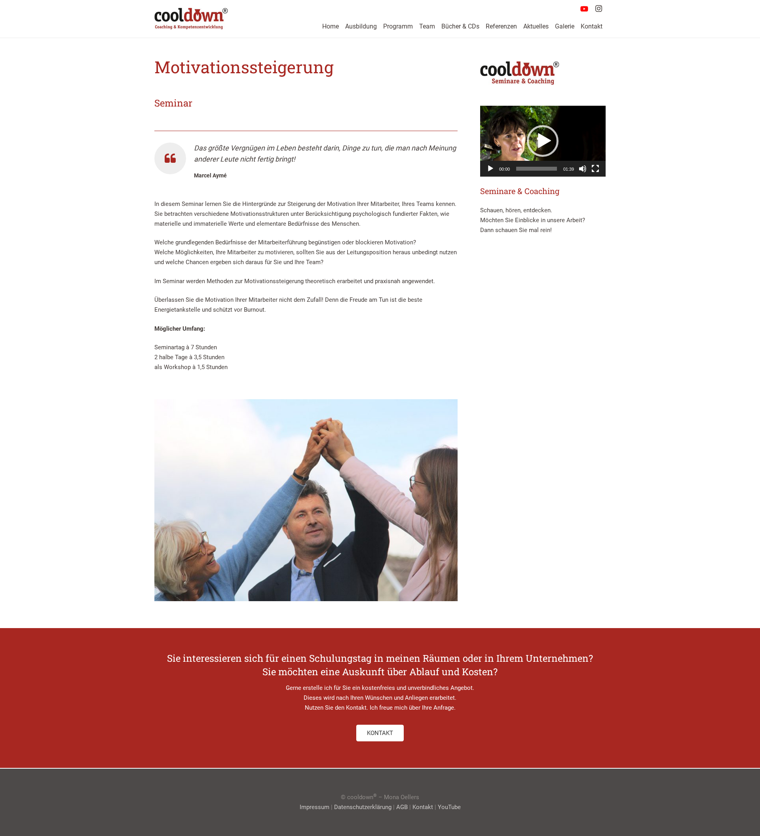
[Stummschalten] (583, 169)
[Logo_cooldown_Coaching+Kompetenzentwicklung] (191, 19)
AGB (402, 807)
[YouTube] (584, 9)
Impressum (314, 807)
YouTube (449, 807)
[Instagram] (598, 9)
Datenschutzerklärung (362, 807)
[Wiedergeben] (490, 169)
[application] (543, 141)
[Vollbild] (595, 169)
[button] (543, 141)
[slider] (536, 169)
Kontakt (422, 807)
